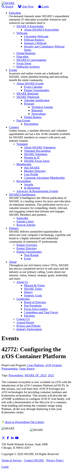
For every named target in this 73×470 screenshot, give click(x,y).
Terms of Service (11, 460)
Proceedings (16, 375)
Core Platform (35, 365)
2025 (51, 375)
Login (45, 6)
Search (8, 6)
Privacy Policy (55, 460)
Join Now (28, 6)
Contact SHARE (34, 460)
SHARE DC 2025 (35, 375)
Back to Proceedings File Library (24, 422)
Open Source (27, 368)
